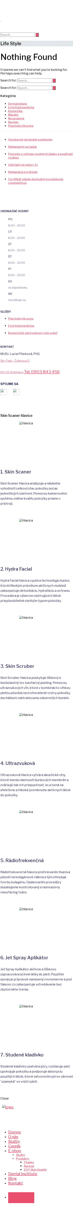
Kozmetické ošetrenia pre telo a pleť (32, 333)
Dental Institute (22, 1173)
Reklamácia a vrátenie (23, 172)
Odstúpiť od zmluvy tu (23, 164)
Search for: (8, 80)
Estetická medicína (21, 325)
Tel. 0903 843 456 (42, 371)
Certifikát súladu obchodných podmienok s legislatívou (35, 180)
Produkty (22, 1158)
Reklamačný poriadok (22, 146)
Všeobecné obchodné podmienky (30, 139)
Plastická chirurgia (20, 125)
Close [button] (4, 1098)
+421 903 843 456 (21, 1201)
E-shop (14, 1150)
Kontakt (15, 1183)
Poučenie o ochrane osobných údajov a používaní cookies (40, 155)
